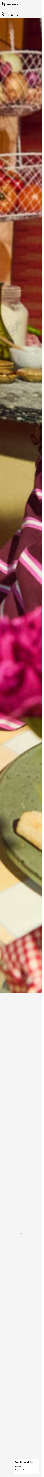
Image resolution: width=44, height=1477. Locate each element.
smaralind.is (21, 1234)
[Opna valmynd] (41, 4)
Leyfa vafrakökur (21, 1470)
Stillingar (18, 1467)
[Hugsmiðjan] (10, 4)
